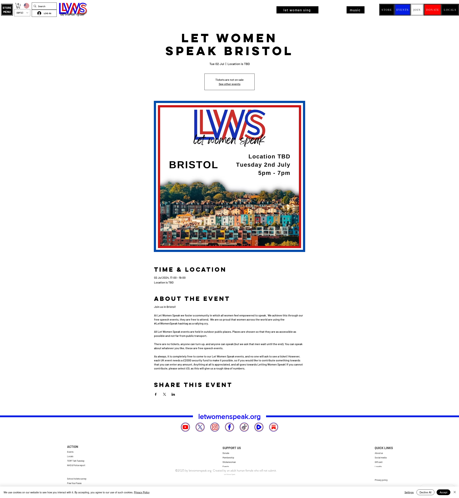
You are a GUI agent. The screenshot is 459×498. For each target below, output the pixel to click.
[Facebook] (229, 427)
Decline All (425, 492)
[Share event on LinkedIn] (173, 394)
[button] (7, 10)
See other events (229, 84)
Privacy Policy (142, 492)
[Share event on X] (164, 394)
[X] (200, 427)
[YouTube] (185, 427)
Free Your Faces (74, 483)
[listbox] (22, 12)
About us (379, 453)
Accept (443, 492)
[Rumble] (258, 427)
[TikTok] (244, 427)
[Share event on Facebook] (155, 394)
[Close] (455, 492)
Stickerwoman (229, 462)
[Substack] (273, 427)
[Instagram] (214, 427)
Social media (381, 457)
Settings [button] (409, 492)
